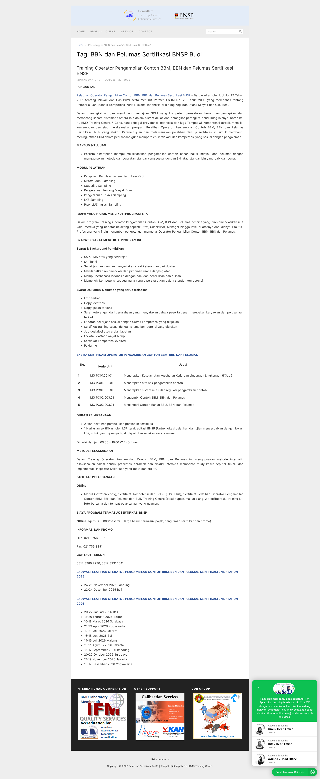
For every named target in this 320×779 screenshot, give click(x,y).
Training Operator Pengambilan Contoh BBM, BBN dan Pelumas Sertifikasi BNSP (155, 70)
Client (111, 31)
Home (81, 31)
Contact (145, 31)
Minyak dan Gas (88, 79)
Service (127, 31)
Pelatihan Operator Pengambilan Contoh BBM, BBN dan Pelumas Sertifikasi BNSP (134, 95)
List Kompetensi (160, 759)
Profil (95, 31)
